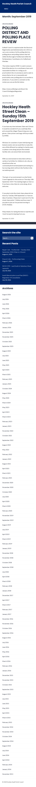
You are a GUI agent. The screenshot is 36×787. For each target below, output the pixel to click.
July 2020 (5, 497)
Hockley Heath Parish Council (16, 3)
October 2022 (7, 435)
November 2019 (7, 515)
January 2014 (6, 769)
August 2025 (6, 351)
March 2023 (6, 417)
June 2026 (5, 304)
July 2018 (5, 572)
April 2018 (5, 576)
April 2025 (5, 370)
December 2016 (7, 619)
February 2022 (7, 454)
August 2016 (6, 638)
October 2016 (7, 628)
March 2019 (6, 539)
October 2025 (7, 341)
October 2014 (7, 736)
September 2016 (7, 633)
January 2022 (6, 459)
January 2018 (6, 591)
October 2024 (7, 388)
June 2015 (5, 703)
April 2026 (5, 313)
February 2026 (7, 323)
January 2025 (6, 384)
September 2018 (7, 567)
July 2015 (5, 699)
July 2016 (5, 642)
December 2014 (7, 727)
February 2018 (7, 586)
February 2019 (7, 544)
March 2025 (6, 374)
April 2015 (5, 713)
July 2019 (5, 529)
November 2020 (7, 487)
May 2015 (5, 708)
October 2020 (7, 492)
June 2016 (5, 647)
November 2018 (7, 558)
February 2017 (7, 609)
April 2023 (5, 412)
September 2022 (7, 440)
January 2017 (6, 614)
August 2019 (6, 525)
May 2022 (5, 450)
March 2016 (6, 661)
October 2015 (7, 685)
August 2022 (6, 445)
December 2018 (7, 553)
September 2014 (7, 741)
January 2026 (6, 327)
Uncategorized (7, 24)
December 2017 (7, 595)
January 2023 (6, 426)
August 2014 (6, 746)
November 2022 (7, 431)
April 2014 (5, 760)
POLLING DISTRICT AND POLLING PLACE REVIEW (16, 34)
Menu (6, 9)
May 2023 (5, 407)
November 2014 (7, 732)
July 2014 (5, 750)
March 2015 (6, 717)
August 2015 (6, 694)
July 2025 (5, 356)
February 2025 (7, 379)
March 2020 (6, 506)
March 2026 (6, 318)
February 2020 (7, 511)
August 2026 (6, 294)
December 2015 (7, 675)
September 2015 (7, 689)
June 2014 (5, 755)
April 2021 (5, 468)
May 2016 (5, 652)
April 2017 (5, 600)
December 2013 (7, 774)
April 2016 (5, 656)
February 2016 (7, 666)
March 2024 (6, 403)
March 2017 (6, 605)
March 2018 (6, 581)
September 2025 (7, 346)
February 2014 (7, 765)
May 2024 (5, 398)
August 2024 (6, 393)
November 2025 (7, 337)
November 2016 (7, 623)
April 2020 (5, 501)
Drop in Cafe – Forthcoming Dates (13, 259)
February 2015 (7, 722)
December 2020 (7, 482)
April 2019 (5, 534)
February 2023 (7, 421)
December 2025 (7, 332)
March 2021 (6, 473)
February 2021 (7, 478)
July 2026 (5, 299)
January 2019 (6, 548)
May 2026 (5, 309)
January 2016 (6, 670)
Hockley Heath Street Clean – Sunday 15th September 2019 (18, 113)
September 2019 (7, 520)
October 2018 (7, 562)
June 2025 (5, 360)
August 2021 (6, 464)
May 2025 (5, 365)
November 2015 (7, 680)
